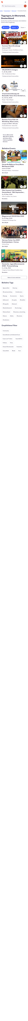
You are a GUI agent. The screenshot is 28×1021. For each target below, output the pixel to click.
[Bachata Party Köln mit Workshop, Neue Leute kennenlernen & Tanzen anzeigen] (14, 111)
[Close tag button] (17, 27)
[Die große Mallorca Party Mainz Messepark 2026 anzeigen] (14, 156)
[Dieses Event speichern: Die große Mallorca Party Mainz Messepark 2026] (21, 160)
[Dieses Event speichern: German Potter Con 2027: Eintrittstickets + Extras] (21, 236)
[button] (5, 27)
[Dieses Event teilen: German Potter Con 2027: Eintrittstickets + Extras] (24, 236)
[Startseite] (2, 2)
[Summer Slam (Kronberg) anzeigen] (14, 37)
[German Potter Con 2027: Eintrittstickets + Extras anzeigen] (14, 232)
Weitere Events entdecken (14, 277)
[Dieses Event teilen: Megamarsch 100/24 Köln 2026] (24, 212)
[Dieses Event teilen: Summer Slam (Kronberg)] (24, 42)
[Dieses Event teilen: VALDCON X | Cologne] (24, 66)
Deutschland (7, 10)
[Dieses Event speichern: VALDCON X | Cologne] (21, 66)
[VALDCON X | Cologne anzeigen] (14, 61)
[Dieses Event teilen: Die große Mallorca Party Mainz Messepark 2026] (24, 160)
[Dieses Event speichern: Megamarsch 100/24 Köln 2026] (21, 212)
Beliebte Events (9, 148)
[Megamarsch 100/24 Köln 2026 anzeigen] (14, 208)
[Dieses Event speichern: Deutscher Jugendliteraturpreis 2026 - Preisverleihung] (21, 260)
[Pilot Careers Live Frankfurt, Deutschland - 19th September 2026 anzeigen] (14, 182)
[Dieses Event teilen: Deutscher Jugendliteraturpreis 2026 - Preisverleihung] (24, 260)
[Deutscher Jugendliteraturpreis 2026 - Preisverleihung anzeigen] (14, 255)
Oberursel (14, 10)
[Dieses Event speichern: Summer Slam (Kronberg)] (21, 42)
